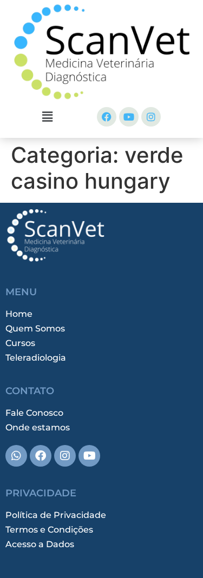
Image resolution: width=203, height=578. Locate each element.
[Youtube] (129, 117)
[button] (47, 117)
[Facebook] (106, 117)
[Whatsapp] (16, 456)
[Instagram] (151, 117)
